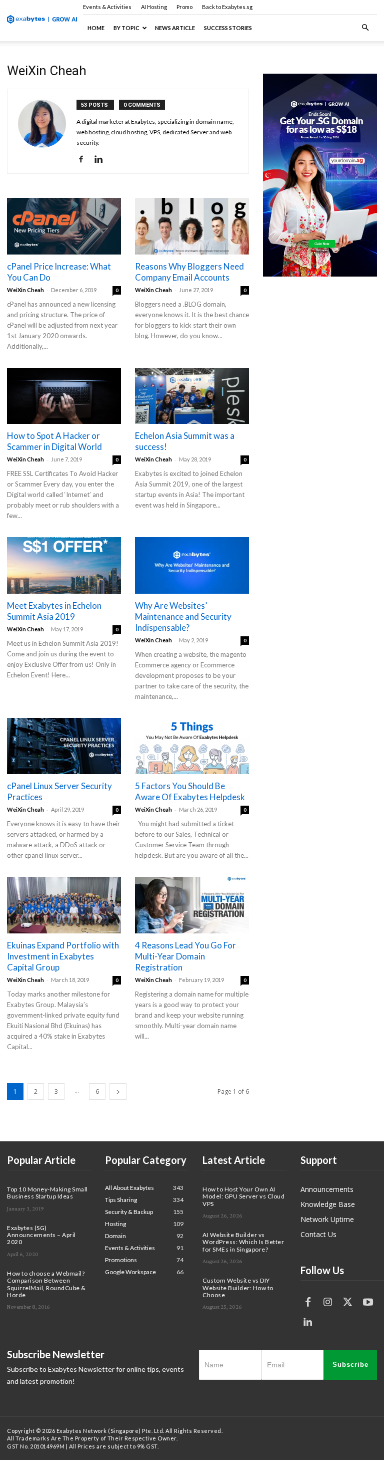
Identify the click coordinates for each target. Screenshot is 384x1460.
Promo (184, 7)
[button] (365, 28)
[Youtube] (368, 1302)
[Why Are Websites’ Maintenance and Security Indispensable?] (192, 565)
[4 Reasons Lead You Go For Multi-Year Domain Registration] (192, 905)
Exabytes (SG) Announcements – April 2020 (41, 1235)
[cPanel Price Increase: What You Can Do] (64, 226)
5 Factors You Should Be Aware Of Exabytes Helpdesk (190, 791)
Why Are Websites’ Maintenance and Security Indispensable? (183, 616)
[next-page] (118, 1091)
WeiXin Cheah (25, 290)
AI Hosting (154, 7)
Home (96, 28)
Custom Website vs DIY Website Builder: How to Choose (238, 1288)
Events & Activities (107, 7)
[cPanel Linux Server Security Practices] (64, 746)
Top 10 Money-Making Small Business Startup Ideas (47, 1192)
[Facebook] (84, 159)
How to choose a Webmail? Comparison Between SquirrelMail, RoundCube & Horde (46, 1284)
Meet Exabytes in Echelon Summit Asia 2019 (54, 611)
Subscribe (350, 1364)
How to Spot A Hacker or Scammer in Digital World (54, 441)
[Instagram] (328, 1302)
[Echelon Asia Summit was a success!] (192, 396)
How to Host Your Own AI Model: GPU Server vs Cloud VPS (243, 1196)
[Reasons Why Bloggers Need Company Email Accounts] (192, 226)
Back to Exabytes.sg (227, 7)
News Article (175, 28)
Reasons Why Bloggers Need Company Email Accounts (189, 272)
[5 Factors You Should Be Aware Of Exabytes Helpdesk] (192, 746)
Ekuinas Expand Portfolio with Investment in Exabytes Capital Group (63, 956)
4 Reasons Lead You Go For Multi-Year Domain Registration (185, 956)
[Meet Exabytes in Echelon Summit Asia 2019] (64, 565)
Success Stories (228, 28)
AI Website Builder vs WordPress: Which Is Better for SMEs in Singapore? (243, 1242)
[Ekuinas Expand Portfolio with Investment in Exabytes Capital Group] (64, 905)
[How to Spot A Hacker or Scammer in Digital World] (64, 396)
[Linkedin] (102, 159)
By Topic (127, 28)
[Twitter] (348, 1302)
